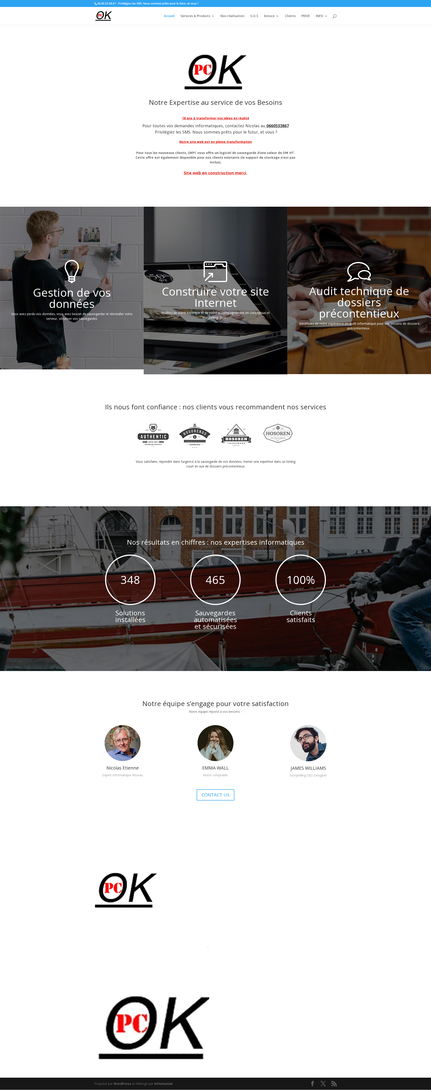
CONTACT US (215, 795)
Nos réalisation (232, 16)
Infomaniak (163, 1083)
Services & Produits (195, 16)
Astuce (269, 16)
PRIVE (305, 16)
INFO (319, 16)
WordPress (122, 1083)
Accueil (169, 16)
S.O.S (254, 16)
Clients (290, 16)
